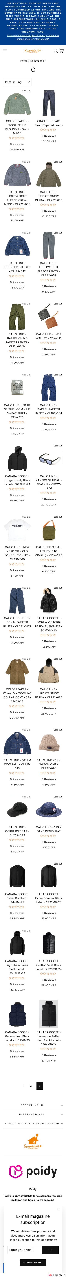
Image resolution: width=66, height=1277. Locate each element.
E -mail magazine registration (32, 1123)
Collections (37, 60)
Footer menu (32, 1105)
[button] (57, 1275)
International (32, 1114)
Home (23, 60)
